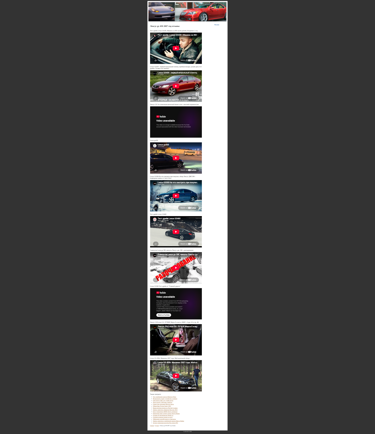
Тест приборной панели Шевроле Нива (164, 397)
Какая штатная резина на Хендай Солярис (165, 408)
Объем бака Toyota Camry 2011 (162, 406)
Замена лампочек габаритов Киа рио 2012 (165, 410)
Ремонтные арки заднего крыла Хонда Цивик (166, 413)
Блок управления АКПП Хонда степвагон (165, 411)
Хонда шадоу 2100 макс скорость (162, 402)
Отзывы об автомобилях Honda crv (163, 415)
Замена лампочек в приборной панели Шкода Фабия (168, 421)
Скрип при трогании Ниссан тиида (163, 404)
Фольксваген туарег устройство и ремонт (165, 398)
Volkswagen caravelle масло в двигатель (164, 419)
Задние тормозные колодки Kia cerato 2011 (165, 423)
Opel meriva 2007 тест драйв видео (163, 400)
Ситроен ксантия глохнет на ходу (163, 417)
